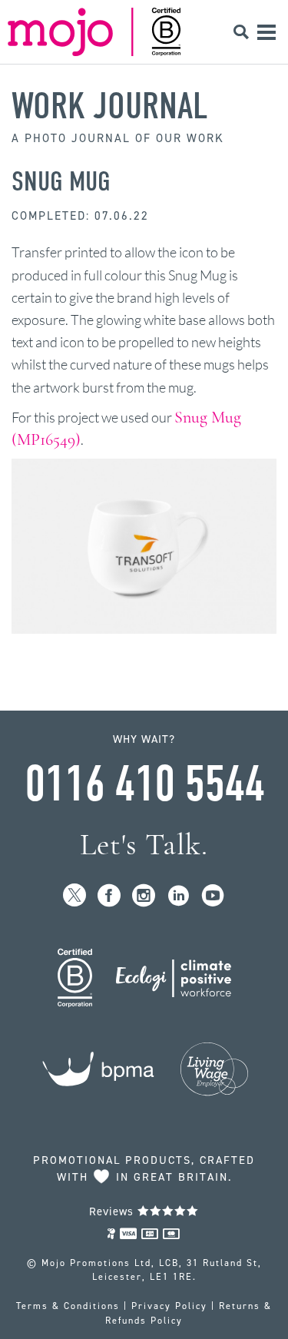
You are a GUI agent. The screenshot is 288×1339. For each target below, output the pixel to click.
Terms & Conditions (68, 1306)
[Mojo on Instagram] (144, 896)
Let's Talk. (144, 844)
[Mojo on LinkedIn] (178, 896)
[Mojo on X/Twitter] (75, 896)
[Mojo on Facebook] (109, 896)
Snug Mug (61, 181)
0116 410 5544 (144, 784)
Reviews (113, 1211)
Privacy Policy (169, 1306)
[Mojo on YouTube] (213, 896)
